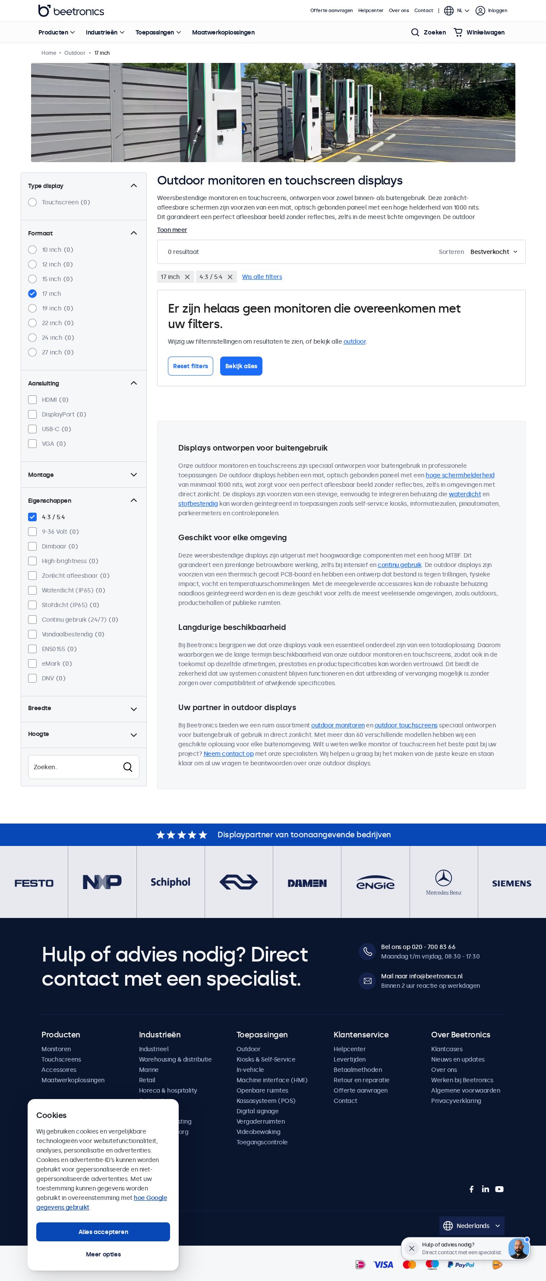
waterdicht (465, 494)
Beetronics (71, 11)
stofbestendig (198, 504)
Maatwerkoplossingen (223, 32)
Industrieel (154, 1049)
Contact (423, 10)
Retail (147, 1080)
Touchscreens (61, 1059)
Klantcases (446, 1049)
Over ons (399, 10)
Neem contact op (229, 754)
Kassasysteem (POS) (266, 1101)
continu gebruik (400, 565)
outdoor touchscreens (406, 725)
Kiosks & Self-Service (266, 1059)
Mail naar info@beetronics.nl (421, 976)
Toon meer (172, 230)
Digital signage (258, 1111)
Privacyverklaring (456, 1101)
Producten (53, 32)
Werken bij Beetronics (462, 1080)
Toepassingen (155, 32)
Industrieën (101, 32)
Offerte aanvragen (331, 10)
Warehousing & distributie (175, 1059)
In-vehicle (250, 1070)
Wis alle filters (262, 277)
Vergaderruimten (261, 1121)
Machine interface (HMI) (272, 1080)
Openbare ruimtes (262, 1090)
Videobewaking (259, 1132)
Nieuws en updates (458, 1059)
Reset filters (190, 366)
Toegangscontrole (262, 1142)
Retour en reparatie (362, 1080)
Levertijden (350, 1059)
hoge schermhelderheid (460, 475)
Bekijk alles (241, 366)
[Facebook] (472, 1189)
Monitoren (56, 1049)
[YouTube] (499, 1189)
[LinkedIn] (485, 1189)
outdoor (355, 341)
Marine (149, 1070)
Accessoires (58, 1070)
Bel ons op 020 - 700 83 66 (418, 947)
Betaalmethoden (358, 1070)
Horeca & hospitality (168, 1090)
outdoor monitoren (338, 725)
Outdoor (249, 1049)
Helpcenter (371, 10)
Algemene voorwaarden (465, 1090)
